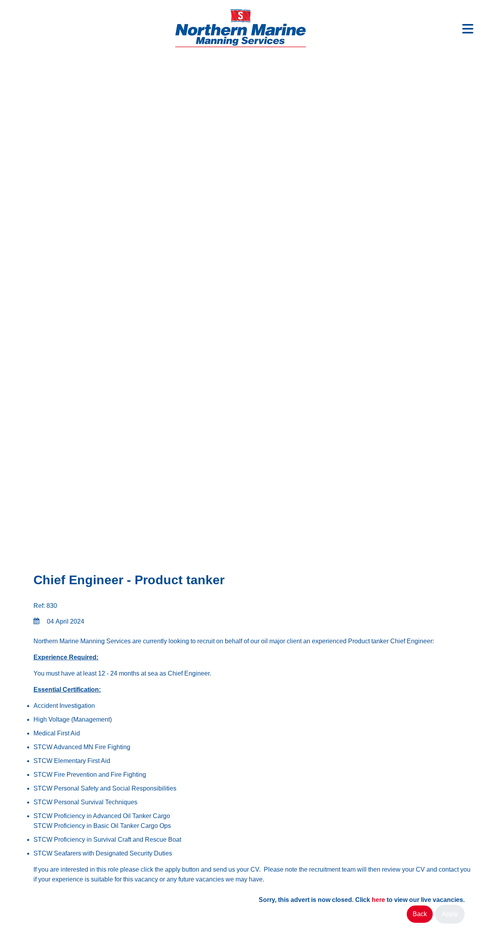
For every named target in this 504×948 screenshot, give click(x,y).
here (378, 899)
